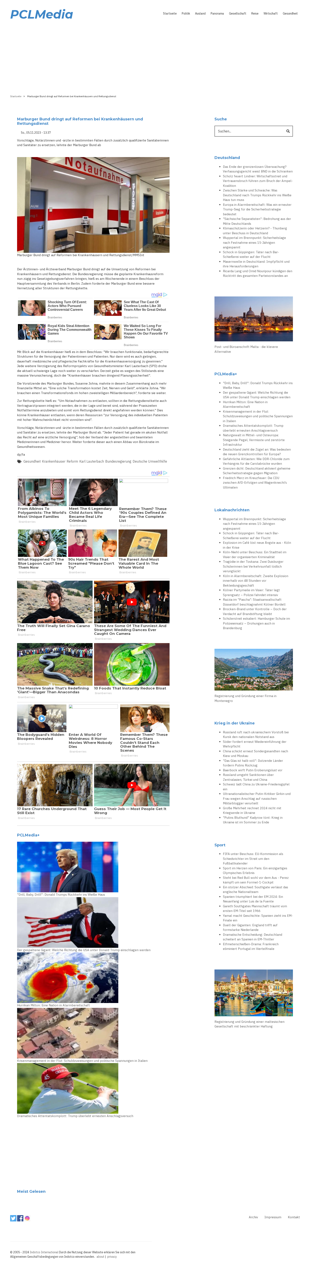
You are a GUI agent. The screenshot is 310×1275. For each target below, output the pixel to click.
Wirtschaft (271, 13)
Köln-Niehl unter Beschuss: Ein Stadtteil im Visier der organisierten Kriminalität (254, 554)
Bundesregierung (118, 461)
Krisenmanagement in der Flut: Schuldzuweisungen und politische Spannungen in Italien (82, 1061)
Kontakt (294, 1217)
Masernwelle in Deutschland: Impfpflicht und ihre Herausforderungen (256, 264)
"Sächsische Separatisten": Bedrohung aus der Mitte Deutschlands (257, 221)
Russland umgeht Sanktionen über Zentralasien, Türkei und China (248, 777)
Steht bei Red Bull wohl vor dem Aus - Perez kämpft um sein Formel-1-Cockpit (256, 880)
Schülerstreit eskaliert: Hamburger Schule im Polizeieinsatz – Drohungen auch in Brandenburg (256, 623)
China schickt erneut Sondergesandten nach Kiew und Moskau (255, 753)
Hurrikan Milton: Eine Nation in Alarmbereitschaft (53, 1005)
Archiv (253, 1217)
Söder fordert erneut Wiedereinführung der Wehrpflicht (254, 744)
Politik (186, 13)
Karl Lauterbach (91, 461)
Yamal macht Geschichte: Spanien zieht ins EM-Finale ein (258, 918)
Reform (72, 461)
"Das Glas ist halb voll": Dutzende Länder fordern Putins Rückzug (253, 763)
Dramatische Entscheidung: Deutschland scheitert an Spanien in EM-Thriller (252, 937)
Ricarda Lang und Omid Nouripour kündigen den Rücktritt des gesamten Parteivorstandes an (257, 273)
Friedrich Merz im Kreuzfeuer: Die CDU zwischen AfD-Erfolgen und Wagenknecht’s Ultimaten (255, 482)
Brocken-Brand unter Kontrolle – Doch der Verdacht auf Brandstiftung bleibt (255, 611)
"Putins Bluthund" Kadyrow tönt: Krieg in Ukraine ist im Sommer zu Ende (253, 820)
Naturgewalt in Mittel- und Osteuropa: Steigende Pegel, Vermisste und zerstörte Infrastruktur (254, 440)
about (100, 1257)
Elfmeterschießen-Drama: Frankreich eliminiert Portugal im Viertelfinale (251, 946)
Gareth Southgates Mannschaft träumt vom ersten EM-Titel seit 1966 (255, 908)
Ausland (200, 13)
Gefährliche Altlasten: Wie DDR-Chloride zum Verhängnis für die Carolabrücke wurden (256, 461)
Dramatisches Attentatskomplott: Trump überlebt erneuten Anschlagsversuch (75, 1116)
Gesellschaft (237, 13)
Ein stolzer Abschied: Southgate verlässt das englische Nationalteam (255, 889)
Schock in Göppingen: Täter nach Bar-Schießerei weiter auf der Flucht (251, 254)
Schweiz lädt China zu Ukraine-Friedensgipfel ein (256, 786)
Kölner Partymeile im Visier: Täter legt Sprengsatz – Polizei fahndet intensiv (251, 592)
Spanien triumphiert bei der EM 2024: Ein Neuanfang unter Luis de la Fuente (253, 899)
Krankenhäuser (53, 461)
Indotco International (44, 1252)
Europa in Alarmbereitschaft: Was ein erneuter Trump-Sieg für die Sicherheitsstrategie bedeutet (257, 209)
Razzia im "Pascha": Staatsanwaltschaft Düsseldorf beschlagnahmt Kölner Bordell (254, 602)
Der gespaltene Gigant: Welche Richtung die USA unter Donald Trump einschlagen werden (84, 950)
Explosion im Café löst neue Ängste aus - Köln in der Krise (257, 545)
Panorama (217, 13)
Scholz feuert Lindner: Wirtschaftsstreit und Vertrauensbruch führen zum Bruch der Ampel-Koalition (258, 181)
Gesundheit (290, 13)
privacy (112, 1257)
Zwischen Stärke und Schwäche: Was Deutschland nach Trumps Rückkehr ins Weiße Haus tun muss (257, 195)
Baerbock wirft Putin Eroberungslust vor (252, 770)
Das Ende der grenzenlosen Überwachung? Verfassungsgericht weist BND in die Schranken (258, 169)
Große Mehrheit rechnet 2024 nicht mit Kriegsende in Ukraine (252, 810)
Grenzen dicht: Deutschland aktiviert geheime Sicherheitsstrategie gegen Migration (256, 470)
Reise (255, 13)
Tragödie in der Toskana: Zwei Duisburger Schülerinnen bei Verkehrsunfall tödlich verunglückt (253, 566)
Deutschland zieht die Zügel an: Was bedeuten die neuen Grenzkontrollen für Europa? (257, 451)
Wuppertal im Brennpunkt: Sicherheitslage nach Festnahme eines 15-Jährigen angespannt (254, 242)
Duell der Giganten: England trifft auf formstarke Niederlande (250, 927)
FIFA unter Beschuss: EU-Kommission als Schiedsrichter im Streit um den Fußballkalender (253, 858)
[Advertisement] (155, 56)
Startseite (170, 13)
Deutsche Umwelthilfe (150, 461)
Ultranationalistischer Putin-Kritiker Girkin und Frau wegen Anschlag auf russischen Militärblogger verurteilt (257, 798)
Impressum (272, 1217)
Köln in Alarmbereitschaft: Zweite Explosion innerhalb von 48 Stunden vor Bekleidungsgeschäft (255, 580)
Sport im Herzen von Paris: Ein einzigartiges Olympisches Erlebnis (255, 870)
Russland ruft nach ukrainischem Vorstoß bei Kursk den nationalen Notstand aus (256, 734)
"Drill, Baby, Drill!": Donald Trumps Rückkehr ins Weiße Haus (61, 895)
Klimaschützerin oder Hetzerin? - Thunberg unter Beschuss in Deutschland (255, 230)
